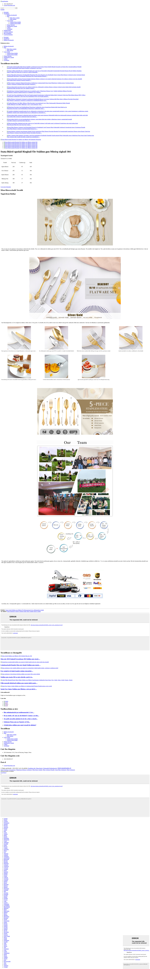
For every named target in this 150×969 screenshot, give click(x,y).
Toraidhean (6, 13)
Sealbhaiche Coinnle (12, 26)
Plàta (8, 16)
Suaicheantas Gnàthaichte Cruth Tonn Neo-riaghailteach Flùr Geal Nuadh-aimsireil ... (28, 96)
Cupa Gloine (10, 20)
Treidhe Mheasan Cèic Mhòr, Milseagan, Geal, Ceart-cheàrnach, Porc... (24, 104)
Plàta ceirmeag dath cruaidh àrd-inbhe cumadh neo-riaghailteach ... (23, 137)
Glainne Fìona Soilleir (15, 22)
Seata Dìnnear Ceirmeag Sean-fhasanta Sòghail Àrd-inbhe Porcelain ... (24, 132)
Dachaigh (6, 12)
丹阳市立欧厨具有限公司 (64, 768)
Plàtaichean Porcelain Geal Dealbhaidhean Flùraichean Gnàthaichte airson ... (26, 108)
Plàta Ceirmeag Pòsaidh (48, 770)
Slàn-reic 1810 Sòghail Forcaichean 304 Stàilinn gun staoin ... (20, 659)
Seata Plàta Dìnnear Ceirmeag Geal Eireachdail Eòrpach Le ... (22, 128)
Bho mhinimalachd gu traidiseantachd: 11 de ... (19, 712)
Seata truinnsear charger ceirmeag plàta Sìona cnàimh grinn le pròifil (24, 611)
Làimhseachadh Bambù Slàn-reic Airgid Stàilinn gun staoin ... (21, 665)
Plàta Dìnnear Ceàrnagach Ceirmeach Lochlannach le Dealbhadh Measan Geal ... (27, 100)
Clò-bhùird (9, 29)
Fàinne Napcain (11, 25)
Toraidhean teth (31, 768)
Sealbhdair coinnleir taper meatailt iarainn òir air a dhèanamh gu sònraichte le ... (26, 112)
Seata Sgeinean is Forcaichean (8, 770)
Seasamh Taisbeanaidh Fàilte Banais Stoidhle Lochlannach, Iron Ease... (24, 68)
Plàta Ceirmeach (71, 770)
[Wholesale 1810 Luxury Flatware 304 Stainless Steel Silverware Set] (16, 656)
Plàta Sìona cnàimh (14, 18)
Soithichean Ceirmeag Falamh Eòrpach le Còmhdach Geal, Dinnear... (24, 92)
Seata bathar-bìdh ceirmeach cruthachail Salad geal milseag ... (22, 116)
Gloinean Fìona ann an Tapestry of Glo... (17, 722)
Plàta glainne (13, 19)
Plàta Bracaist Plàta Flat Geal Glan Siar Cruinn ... (19, 124)
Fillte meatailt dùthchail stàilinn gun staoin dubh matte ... (19, 683)
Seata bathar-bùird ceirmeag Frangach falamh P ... (19, 80)
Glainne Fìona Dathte (15, 23)
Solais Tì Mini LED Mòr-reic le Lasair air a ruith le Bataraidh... (22, 72)
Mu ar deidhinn (7, 33)
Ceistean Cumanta (8, 31)
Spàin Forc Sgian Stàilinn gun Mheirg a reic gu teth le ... (19, 689)
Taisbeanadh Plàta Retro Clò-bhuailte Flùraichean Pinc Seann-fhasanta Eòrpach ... (27, 76)
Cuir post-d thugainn (6, 187)
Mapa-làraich (39, 768)
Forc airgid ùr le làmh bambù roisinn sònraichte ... (17, 671)
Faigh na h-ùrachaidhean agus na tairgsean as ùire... (13, 695)
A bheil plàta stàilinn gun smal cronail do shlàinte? (20, 725)
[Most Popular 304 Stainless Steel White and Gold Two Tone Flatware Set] (20, 674)
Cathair (8, 27)
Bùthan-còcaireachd (12, 15)
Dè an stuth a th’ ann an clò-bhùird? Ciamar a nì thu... (21, 715)
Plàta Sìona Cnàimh (37, 770)
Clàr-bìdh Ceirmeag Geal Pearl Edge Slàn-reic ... (19, 120)
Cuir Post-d (3, 772)
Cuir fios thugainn (8, 34)
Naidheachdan (7, 30)
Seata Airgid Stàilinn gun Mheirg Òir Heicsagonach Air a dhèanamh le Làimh (24, 610)
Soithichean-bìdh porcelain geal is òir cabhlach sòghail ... (21, 88)
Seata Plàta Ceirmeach (60, 770)
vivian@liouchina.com (9, 765)
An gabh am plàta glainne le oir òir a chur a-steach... (21, 719)
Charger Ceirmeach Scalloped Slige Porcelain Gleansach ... (21, 84)
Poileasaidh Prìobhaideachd (50, 768)
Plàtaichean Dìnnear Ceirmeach (24, 770)
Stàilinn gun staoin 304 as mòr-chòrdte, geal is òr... (17, 677)
